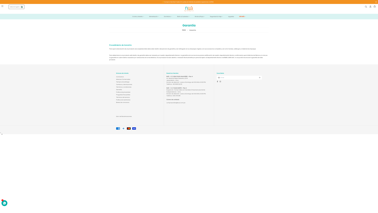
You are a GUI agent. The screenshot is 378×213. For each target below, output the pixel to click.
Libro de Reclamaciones (124, 116)
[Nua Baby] (189, 9)
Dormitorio (167, 17)
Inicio (184, 30)
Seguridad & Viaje (216, 17)
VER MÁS (242, 17)
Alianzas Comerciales (123, 79)
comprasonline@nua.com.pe (175, 103)
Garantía (119, 90)
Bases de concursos (122, 102)
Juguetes (231, 17)
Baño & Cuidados (182, 17)
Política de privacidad (123, 92)
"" (0, 133)
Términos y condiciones (123, 87)
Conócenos (120, 77)
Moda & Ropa (199, 17)
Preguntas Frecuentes (123, 95)
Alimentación (153, 17)
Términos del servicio (123, 97)
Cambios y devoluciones (124, 84)
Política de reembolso (123, 100)
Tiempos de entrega (122, 82)
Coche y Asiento (137, 17)
